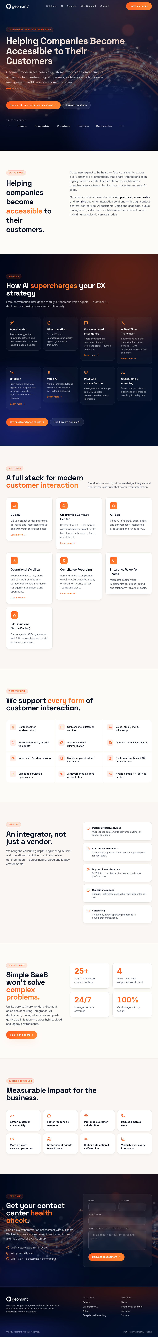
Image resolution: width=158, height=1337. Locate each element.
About (124, 1297)
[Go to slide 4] (18, 83)
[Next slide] (122, 83)
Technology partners (131, 1301)
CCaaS (86, 1297)
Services (71, 6)
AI (62, 6)
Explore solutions (76, 100)
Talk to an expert (20, 1029)
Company (123, 1195)
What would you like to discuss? (109, 1223)
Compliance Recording (94, 1310)
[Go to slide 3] (15, 83)
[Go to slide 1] (6, 83)
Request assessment (104, 1252)
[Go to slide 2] (11, 83)
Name (91, 1195)
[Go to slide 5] (20, 83)
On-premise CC (90, 1301)
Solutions (51, 6)
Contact (104, 6)
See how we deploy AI (67, 416)
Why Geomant (88, 6)
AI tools (86, 1306)
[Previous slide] (115, 83)
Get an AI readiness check (25, 416)
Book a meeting (139, 6)
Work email (95, 1209)
